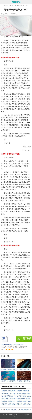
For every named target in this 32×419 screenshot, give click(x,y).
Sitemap (16, 417)
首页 (13, 5)
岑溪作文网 (14, 414)
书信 (26, 5)
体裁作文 (19, 5)
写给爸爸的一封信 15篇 (8, 393)
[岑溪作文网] (16, 2)
